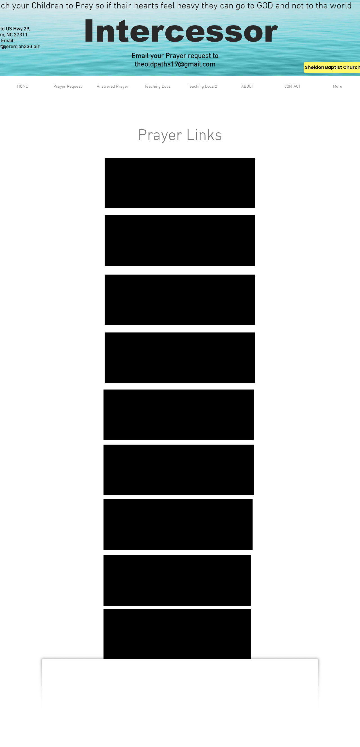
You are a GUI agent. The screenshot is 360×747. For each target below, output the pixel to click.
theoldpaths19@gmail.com (175, 64)
